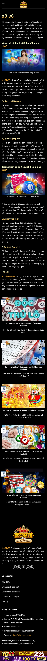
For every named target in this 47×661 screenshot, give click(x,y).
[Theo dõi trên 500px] (28, 567)
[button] (3, 4)
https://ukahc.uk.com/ (21, 635)
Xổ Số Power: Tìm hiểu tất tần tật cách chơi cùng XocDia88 (23, 453)
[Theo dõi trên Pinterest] (19, 567)
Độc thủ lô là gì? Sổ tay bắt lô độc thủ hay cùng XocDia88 (23, 324)
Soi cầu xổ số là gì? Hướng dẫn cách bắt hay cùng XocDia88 (23, 368)
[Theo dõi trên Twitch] (32, 567)
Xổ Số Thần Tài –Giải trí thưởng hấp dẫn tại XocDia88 (23, 410)
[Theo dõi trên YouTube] (24, 567)
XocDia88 (6, 80)
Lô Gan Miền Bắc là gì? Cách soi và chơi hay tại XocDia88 (23, 496)
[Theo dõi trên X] (15, 567)
